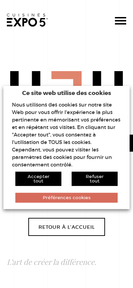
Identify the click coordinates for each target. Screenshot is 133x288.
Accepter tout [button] (38, 178)
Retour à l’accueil (67, 227)
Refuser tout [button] (95, 178)
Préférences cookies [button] (67, 197)
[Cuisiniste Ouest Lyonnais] (27, 20)
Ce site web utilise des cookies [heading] (66, 92)
